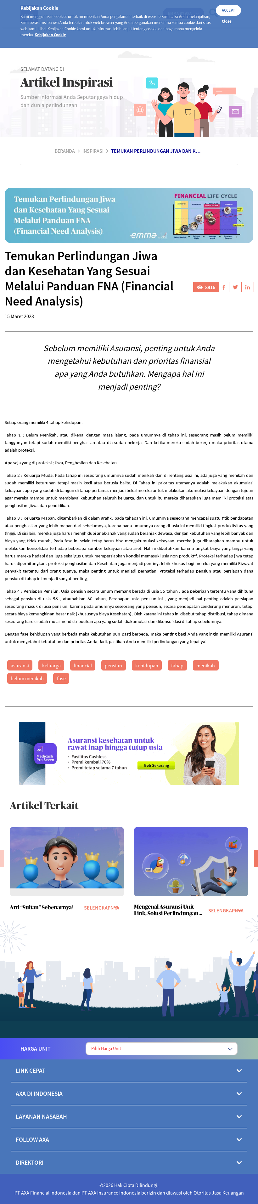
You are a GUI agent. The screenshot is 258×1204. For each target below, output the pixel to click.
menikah (205, 665)
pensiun (113, 665)
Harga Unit (35, 1048)
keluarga (51, 665)
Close (227, 21)
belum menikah (27, 678)
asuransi (20, 665)
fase (61, 678)
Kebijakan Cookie (50, 34)
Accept (228, 10)
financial (83, 665)
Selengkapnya (101, 907)
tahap (177, 665)
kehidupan (146, 665)
